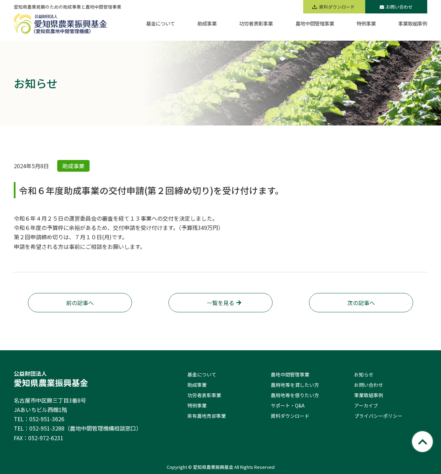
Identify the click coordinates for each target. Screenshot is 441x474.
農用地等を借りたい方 (295, 395)
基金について (201, 374)
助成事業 (197, 384)
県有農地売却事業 (206, 415)
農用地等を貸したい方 (295, 384)
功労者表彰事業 (204, 395)
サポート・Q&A (288, 405)
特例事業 (197, 405)
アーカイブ (366, 405)
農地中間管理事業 (290, 374)
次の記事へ (361, 303)
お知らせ (363, 374)
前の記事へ (80, 303)
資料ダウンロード (290, 415)
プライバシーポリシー (378, 415)
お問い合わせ (399, 6)
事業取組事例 (368, 395)
